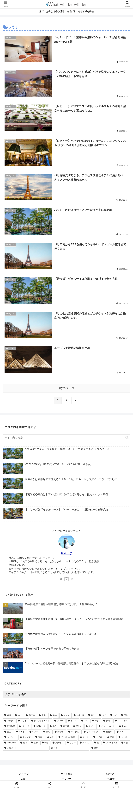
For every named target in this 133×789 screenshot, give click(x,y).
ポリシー (66, 778)
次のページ (66, 388)
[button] (127, 438)
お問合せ (110, 778)
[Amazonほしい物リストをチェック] (72, 579)
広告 (23, 778)
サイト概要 (66, 773)
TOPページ (23, 773)
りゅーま (66, 553)
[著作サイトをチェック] (61, 579)
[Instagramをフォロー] (66, 579)
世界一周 (110, 773)
